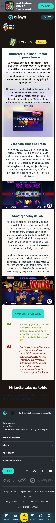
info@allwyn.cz (12, 501)
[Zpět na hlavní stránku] (10, 17)
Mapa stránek (23, 507)
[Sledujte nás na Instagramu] (42, 471)
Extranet (35, 507)
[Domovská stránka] (4, 413)
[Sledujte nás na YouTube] (50, 471)
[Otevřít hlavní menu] (3, 17)
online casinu (32, 76)
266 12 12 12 (28, 496)
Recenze (41, 42)
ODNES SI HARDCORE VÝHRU (28, 313)
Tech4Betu (28, 105)
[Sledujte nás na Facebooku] (27, 471)
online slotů (37, 89)
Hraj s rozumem (9, 423)
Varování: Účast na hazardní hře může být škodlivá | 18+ (25, 429)
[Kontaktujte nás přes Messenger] (35, 471)
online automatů (15, 156)
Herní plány (7, 426)
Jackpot (16, 271)
